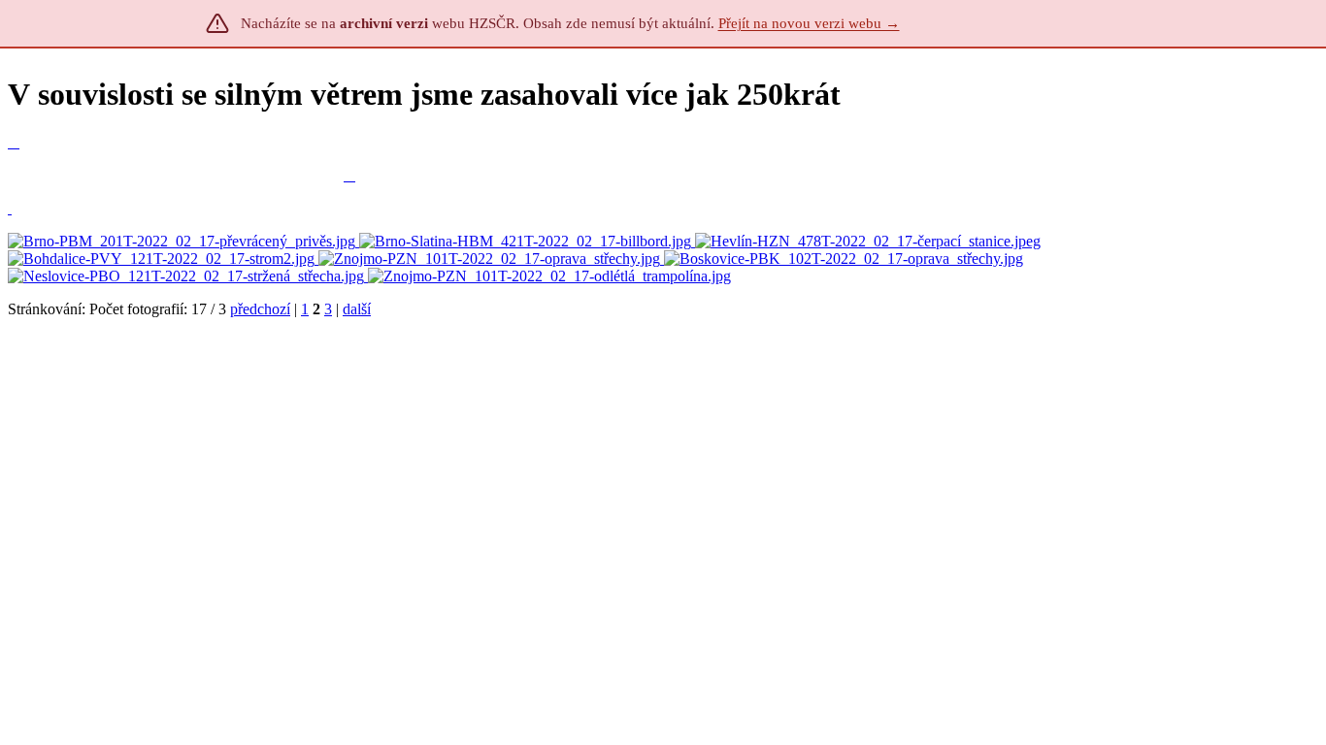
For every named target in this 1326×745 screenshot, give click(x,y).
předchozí (260, 309)
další (357, 309)
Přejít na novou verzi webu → (809, 23)
